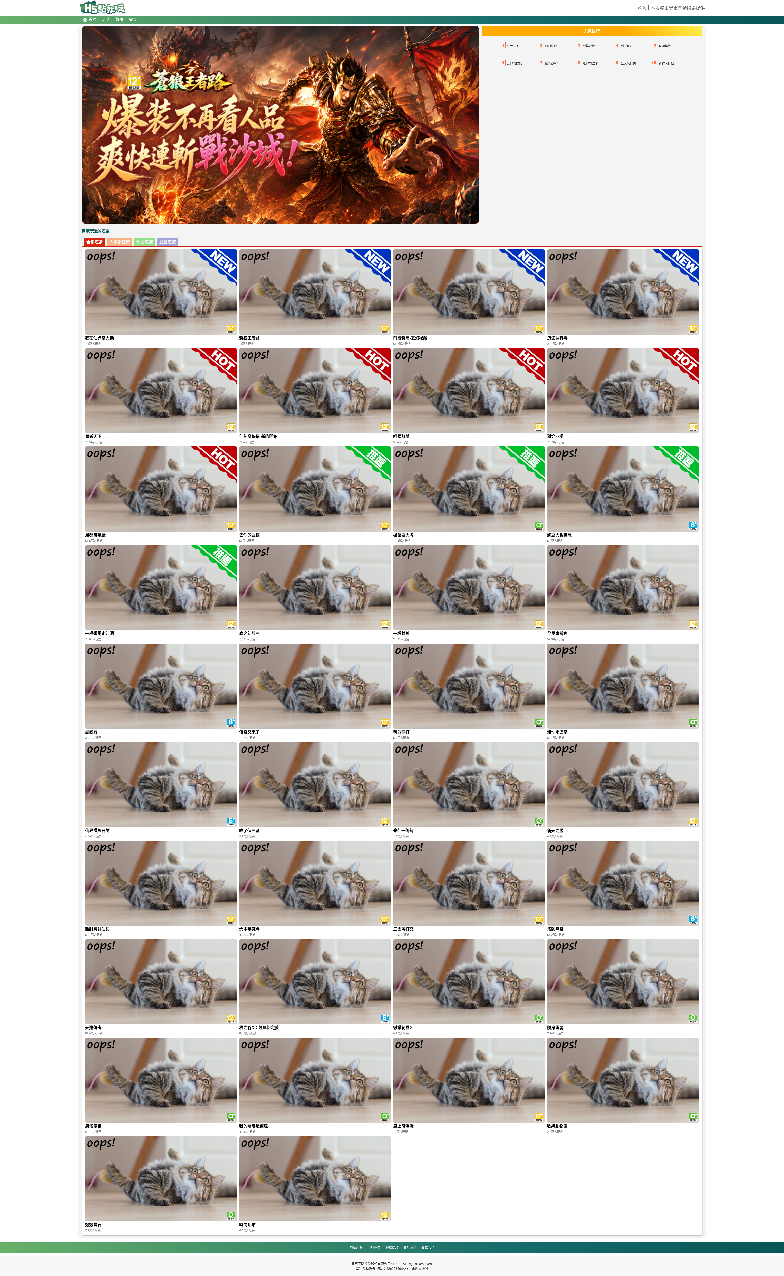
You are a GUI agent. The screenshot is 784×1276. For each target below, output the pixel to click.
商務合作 (427, 1247)
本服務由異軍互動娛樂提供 (678, 8)
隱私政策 (356, 1247)
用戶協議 (374, 1247)
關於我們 (409, 1247)
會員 (133, 19)
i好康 (119, 19)
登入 (641, 8)
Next (485, 125)
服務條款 (392, 1247)
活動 (106, 19)
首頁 (93, 19)
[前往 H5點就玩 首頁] (102, 7)
